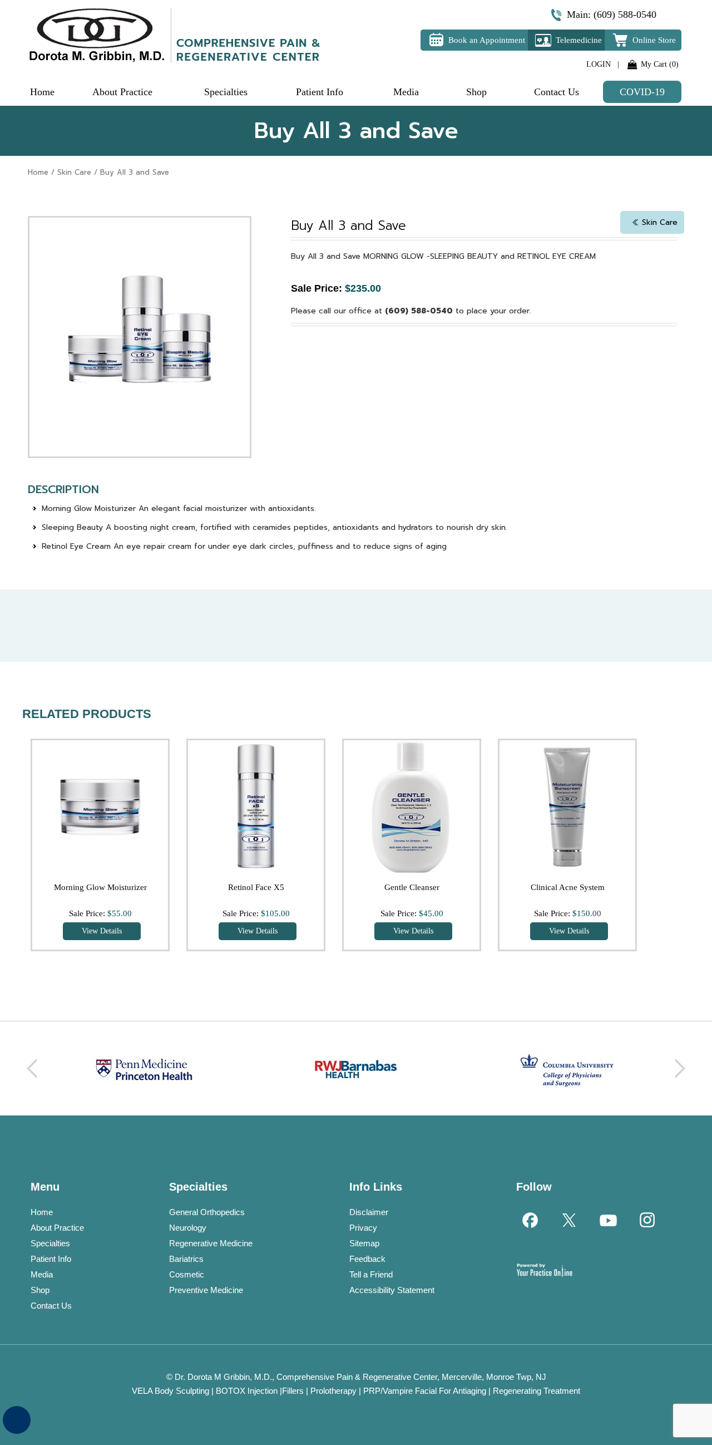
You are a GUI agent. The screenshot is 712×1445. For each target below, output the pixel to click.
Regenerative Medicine (211, 1243)
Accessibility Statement (391, 1290)
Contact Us (51, 1305)
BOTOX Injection (247, 1390)
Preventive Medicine (206, 1290)
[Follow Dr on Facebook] (529, 1219)
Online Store (654, 40)
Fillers (293, 1390)
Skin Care (74, 172)
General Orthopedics (207, 1212)
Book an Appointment (486, 40)
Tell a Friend (371, 1274)
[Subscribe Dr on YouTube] (607, 1219)
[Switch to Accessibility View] (17, 1420)
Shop (40, 1290)
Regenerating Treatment (536, 1390)
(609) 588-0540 (625, 14)
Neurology (187, 1227)
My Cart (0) (660, 64)
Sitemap (364, 1243)
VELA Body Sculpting (170, 1390)
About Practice (57, 1227)
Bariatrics (186, 1259)
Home (38, 172)
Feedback (367, 1259)
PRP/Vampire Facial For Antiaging (424, 1390)
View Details (102, 931)
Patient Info (51, 1259)
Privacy (363, 1227)
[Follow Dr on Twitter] (568, 1219)
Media (42, 1274)
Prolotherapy (333, 1390)
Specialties (50, 1243)
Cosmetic (186, 1274)
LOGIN (598, 64)
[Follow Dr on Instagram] (646, 1219)
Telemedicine (579, 40)
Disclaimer (368, 1212)
